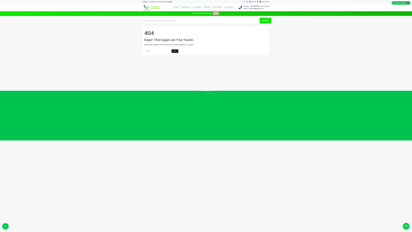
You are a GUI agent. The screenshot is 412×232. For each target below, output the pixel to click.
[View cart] (5, 226)
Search (265, 20)
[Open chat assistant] (406, 226)
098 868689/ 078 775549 (259, 6)
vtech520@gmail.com (256, 8)
